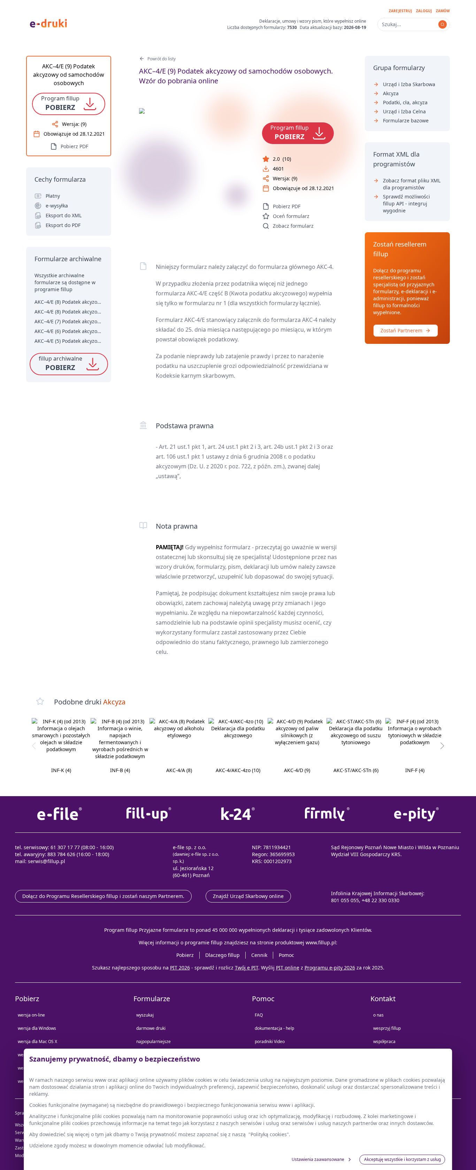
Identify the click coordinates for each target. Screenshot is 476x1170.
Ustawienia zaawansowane (318, 1159)
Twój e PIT (246, 967)
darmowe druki (151, 1028)
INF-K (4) (61, 770)
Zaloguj (424, 10)
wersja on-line (31, 1015)
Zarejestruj (400, 10)
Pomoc (286, 955)
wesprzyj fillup (387, 1028)
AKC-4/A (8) (179, 770)
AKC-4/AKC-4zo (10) (238, 770)
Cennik (259, 955)
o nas (378, 1015)
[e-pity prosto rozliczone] (416, 814)
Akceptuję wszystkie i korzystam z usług (402, 1159)
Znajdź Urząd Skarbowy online (248, 896)
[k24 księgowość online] (238, 814)
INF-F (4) (414, 770)
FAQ (259, 1015)
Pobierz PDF (286, 206)
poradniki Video (270, 1041)
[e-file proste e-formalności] (59, 814)
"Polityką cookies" (268, 1134)
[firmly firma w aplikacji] (327, 814)
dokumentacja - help (274, 1028)
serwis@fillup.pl (46, 861)
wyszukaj (145, 1015)
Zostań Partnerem (401, 330)
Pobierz (185, 955)
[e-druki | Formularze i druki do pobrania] (48, 22)
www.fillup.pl (321, 942)
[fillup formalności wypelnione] (148, 814)
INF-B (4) (120, 770)
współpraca (384, 1041)
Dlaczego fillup (222, 955)
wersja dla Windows (37, 1028)
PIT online (287, 967)
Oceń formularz (291, 216)
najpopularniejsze (153, 1041)
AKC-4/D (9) (297, 770)
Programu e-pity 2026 (330, 967)
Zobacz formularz (293, 225)
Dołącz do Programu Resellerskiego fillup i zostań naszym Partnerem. (103, 896)
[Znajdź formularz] (442, 24)
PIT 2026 (180, 967)
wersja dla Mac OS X (37, 1041)
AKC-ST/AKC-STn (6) (355, 770)
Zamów (443, 10)
